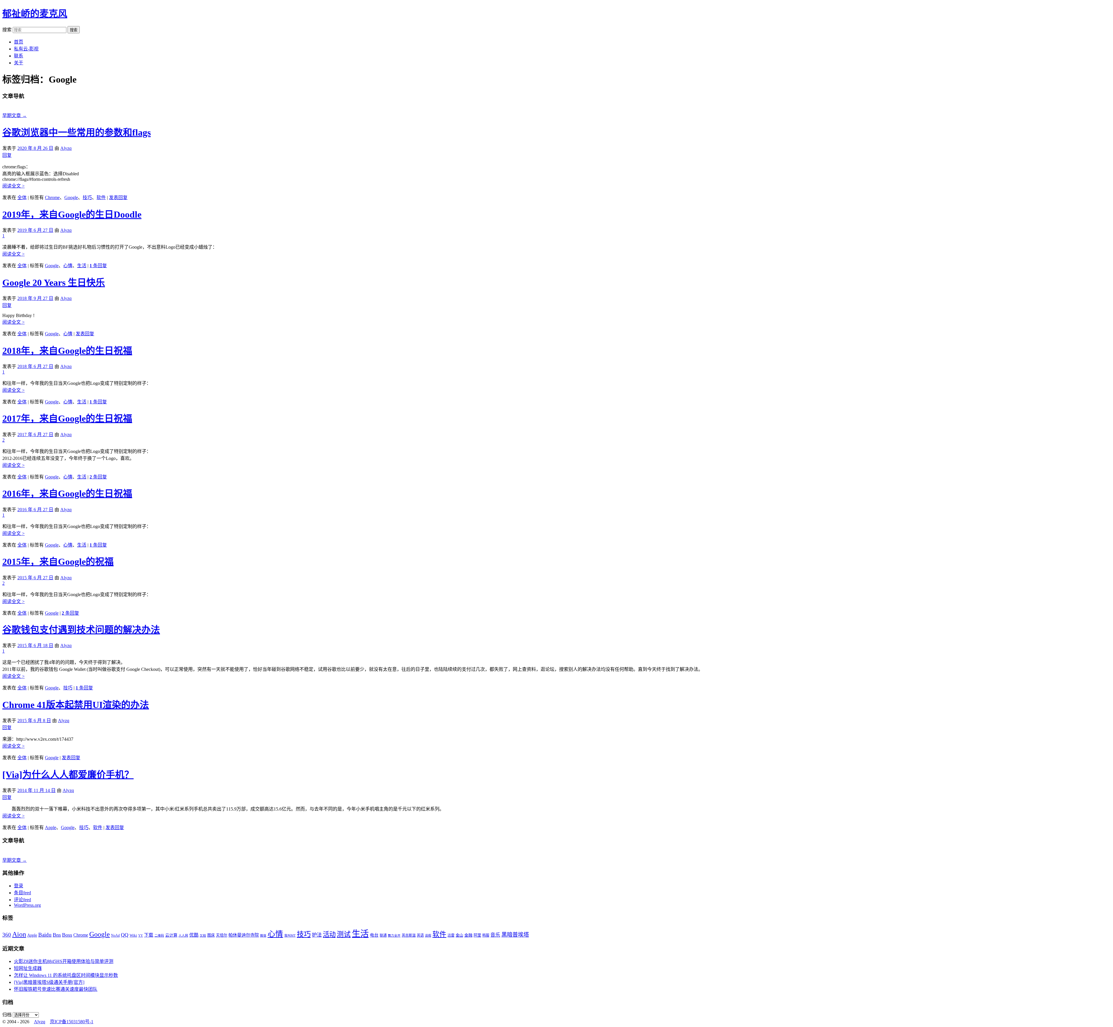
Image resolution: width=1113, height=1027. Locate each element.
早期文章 (14, 115)
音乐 (495, 935)
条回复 (98, 265)
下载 (148, 935)
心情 (67, 265)
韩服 (485, 935)
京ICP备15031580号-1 (71, 1021)
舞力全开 (394, 935)
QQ (124, 935)
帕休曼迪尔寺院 (243, 935)
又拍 (203, 935)
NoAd (115, 935)
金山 (459, 935)
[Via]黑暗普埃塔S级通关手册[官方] (49, 982)
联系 (18, 55)
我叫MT (290, 935)
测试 (344, 934)
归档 (7, 1014)
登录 (18, 885)
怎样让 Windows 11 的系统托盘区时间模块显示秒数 (66, 975)
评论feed (22, 899)
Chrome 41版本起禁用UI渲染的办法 (75, 705)
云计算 (171, 935)
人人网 (183, 935)
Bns (57, 935)
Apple (50, 827)
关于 (18, 62)
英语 (420, 935)
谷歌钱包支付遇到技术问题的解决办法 (81, 629)
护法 (317, 935)
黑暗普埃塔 (515, 935)
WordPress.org (27, 905)
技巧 (87, 197)
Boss (67, 935)
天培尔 (221, 935)
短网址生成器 (28, 968)
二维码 (159, 935)
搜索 (7, 29)
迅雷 (451, 935)
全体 (22, 197)
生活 (81, 265)
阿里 (477, 935)
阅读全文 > (13, 185)
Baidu (45, 935)
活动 (329, 934)
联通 (383, 935)
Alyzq (66, 148)
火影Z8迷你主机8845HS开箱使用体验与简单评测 (63, 961)
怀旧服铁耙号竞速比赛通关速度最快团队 (55, 989)
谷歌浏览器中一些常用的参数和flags (76, 132)
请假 (428, 935)
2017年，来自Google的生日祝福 (67, 418)
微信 (263, 935)
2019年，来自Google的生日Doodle (71, 214)
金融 (468, 935)
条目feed (22, 892)
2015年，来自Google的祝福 (58, 561)
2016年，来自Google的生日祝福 (67, 493)
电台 (374, 935)
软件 (101, 197)
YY (140, 935)
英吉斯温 (409, 935)
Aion (19, 934)
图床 (211, 935)
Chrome (52, 197)
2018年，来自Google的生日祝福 (67, 350)
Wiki (133, 935)
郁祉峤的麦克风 (34, 13)
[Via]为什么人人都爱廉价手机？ (68, 774)
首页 (18, 41)
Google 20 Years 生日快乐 (53, 282)
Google (71, 197)
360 (6, 935)
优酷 (194, 935)
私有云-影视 (26, 48)
